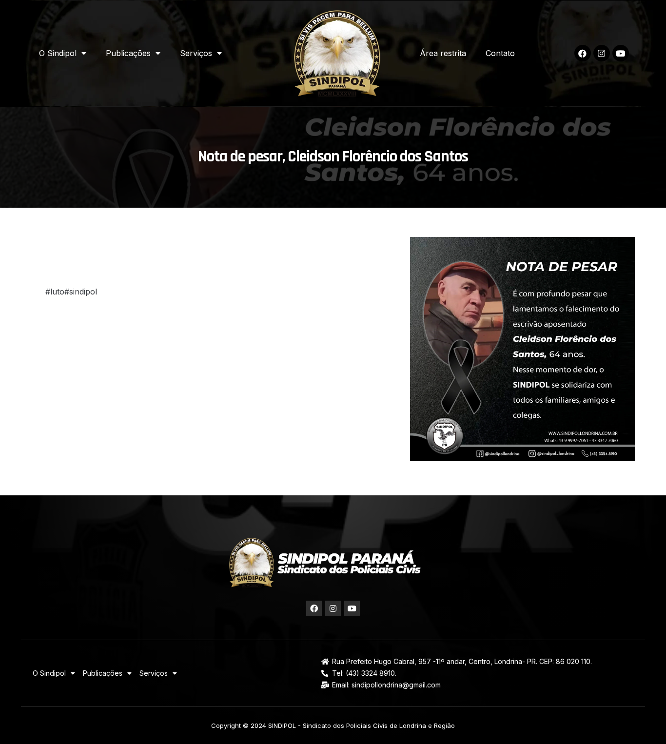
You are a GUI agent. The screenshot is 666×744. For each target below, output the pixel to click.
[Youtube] (620, 53)
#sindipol (80, 291)
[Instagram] (601, 53)
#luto (54, 291)
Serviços (196, 53)
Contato (500, 53)
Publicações (128, 53)
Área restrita (443, 53)
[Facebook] (582, 53)
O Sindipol (58, 53)
